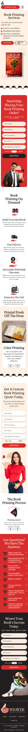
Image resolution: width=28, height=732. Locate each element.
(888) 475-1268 (11, 7)
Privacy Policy (20, 730)
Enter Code (8, 151)
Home (5, 716)
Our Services (12, 716)
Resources (22, 716)
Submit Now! (14, 156)
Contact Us (14, 720)
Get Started (7, 43)
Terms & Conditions (9, 730)
